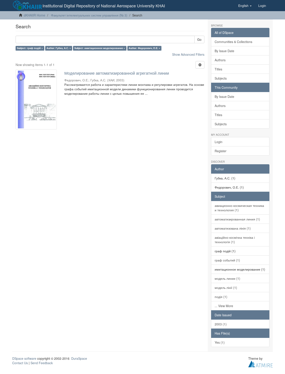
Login (218, 142)
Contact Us (20, 363)
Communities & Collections (233, 41)
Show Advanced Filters (188, 54)
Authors (220, 60)
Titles (218, 69)
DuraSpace (79, 358)
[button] (245, 5)
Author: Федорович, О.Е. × (144, 48)
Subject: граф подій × (30, 48)
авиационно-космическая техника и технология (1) (239, 207)
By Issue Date (224, 51)
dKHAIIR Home (34, 15)
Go (199, 39)
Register (220, 151)
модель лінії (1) (226, 287)
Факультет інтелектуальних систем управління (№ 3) (89, 15)
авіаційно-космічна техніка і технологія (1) (235, 239)
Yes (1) (220, 342)
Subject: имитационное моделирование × (99, 48)
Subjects (221, 78)
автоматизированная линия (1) (237, 219)
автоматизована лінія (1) (233, 228)
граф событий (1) (227, 260)
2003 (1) (221, 324)
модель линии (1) (227, 278)
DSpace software (24, 358)
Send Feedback (42, 363)
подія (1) (221, 296)
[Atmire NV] (260, 363)
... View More (224, 306)
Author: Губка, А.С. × (59, 48)
